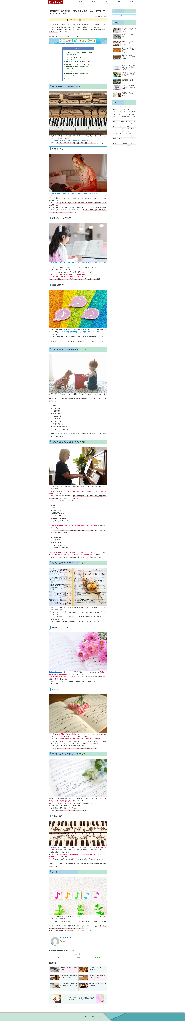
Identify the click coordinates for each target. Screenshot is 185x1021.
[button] (135, 16)
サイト (74, 950)
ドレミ (79, 950)
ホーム (85, 1016)
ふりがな (69, 950)
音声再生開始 (73, 19)
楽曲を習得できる (71, 59)
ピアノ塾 (69, 71)
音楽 (97, 1016)
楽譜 (88, 950)
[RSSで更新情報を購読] (64, 941)
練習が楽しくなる (71, 54)
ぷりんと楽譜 (70, 76)
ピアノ (84, 950)
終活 (100, 1016)
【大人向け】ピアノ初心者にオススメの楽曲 (77, 64)
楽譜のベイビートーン (73, 69)
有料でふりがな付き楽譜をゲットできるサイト (78, 73)
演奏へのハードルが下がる (74, 57)
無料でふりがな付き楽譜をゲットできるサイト (78, 66)
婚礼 (89, 1016)
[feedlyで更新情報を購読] (61, 941)
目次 (76, 49)
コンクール (53, 950)
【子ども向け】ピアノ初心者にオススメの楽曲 (78, 61)
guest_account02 (66, 937)
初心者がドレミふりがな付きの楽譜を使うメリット (79, 52)
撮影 (93, 1016)
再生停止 (84, 19)
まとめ (67, 78)
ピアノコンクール (61, 950)
